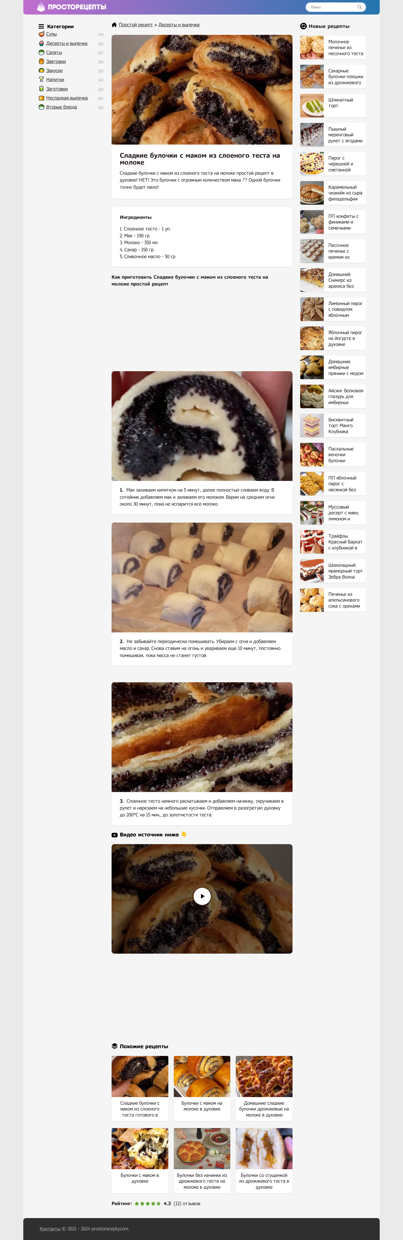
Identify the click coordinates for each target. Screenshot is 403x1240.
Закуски (54, 70)
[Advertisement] (202, 332)
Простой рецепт (136, 24)
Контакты (50, 1228)
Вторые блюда (61, 107)
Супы (51, 34)
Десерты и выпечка (66, 43)
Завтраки (56, 61)
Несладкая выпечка (67, 98)
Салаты (54, 52)
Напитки (55, 79)
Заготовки (57, 89)
